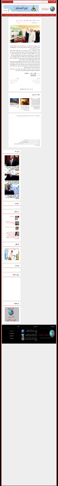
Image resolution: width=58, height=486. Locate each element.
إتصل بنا (11, 338)
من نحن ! (11, 330)
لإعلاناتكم (11, 335)
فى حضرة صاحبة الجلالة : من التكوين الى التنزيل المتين (9, 222)
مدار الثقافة (34, 15)
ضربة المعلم (12, 216)
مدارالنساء (13, 15)
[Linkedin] (22, 89)
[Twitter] (25, 89)
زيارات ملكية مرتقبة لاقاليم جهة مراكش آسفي (28, 20)
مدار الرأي (8, 15)
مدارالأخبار (47, 15)
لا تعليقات (19, 23)
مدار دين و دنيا (46, 17)
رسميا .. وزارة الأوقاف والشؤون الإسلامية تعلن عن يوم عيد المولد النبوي (31, 331)
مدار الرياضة (28, 15)
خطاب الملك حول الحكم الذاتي (40, 1)
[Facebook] (27, 89)
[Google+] (23, 89)
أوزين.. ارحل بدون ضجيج (9, 226)
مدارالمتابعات (40, 15)
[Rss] (28, 89)
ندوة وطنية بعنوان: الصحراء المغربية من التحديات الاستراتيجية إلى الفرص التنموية (31, 339)
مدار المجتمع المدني (21, 15)
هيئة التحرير (11, 333)
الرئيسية (52, 15)
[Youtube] (20, 89)
